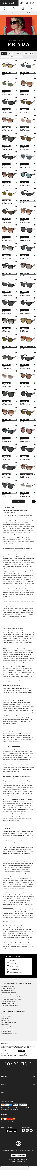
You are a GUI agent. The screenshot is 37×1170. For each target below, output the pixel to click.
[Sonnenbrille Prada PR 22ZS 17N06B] (28, 376)
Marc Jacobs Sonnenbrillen (9, 1005)
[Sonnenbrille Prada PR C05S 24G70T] (28, 339)
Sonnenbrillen (10, 13)
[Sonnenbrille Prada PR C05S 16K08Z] (9, 449)
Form (16, 867)
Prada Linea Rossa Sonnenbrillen (11, 997)
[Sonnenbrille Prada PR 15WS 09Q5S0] (28, 230)
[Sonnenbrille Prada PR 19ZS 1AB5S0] (9, 303)
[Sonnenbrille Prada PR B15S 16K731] (9, 357)
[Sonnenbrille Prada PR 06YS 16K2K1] (9, 430)
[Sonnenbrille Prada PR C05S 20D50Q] (28, 266)
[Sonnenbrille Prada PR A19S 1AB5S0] (9, 467)
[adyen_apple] (20, 1105)
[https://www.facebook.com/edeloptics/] (23, 1131)
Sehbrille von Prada (8, 908)
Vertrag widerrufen (18, 1155)
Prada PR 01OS (18, 700)
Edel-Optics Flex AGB (18, 1161)
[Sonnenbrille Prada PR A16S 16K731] (28, 248)
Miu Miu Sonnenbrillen (8, 988)
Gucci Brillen (5, 1020)
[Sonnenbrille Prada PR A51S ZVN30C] (9, 376)
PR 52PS (14, 799)
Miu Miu (23, 735)
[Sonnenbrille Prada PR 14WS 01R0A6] (9, 412)
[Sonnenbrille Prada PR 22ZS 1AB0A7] (9, 248)
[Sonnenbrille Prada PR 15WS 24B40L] (9, 138)
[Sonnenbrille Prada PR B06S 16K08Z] (28, 193)
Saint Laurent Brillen (7, 1027)
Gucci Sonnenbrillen (7, 990)
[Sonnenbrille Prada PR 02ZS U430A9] (28, 156)
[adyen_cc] (2, 1105)
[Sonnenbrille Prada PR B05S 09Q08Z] (9, 284)
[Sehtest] (4, 8)
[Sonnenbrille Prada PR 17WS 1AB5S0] (9, 102)
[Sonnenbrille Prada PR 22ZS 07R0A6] (9, 120)
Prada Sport (8, 638)
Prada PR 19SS (20, 799)
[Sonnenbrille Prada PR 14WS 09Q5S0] (9, 394)
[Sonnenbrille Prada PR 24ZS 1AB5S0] (9, 485)
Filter (5, 53)
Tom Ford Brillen (6, 1014)
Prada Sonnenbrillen (7, 986)
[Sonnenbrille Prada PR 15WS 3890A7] (9, 321)
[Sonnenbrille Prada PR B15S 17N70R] (9, 65)
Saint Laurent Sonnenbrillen (9, 994)
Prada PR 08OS (16, 746)
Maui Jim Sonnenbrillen (8, 1001)
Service (3, 1085)
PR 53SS (15, 769)
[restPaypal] (15, 1105)
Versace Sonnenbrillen (8, 1003)
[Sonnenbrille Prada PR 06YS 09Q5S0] (28, 449)
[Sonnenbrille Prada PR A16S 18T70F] (28, 138)
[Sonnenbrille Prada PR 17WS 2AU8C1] (9, 211)
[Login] (23, 8)
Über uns (4, 1076)
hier (25, 1055)
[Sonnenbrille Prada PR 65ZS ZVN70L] (9, 83)
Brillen (29, 13)
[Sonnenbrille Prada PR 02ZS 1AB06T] (9, 266)
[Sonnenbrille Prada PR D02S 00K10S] (28, 467)
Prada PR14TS (14, 801)
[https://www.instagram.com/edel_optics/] (27, 1131)
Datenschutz (16, 1159)
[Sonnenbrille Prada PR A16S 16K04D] (28, 175)
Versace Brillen (5, 1024)
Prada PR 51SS (19, 733)
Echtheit (30, 650)
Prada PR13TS (28, 799)
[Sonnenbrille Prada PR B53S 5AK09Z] (9, 193)
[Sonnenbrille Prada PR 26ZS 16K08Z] (9, 156)
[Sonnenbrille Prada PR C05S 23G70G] (28, 321)
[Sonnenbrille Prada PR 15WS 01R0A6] (28, 83)
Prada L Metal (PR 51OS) (19, 809)
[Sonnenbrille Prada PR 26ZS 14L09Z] (28, 102)
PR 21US (17, 776)
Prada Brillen (5, 1018)
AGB (10, 1159)
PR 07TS (20, 769)
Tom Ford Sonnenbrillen (8, 992)
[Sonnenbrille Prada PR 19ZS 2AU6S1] (9, 175)
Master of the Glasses (16, 865)
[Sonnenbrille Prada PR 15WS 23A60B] (28, 430)
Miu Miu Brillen (6, 1016)
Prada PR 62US (27, 803)
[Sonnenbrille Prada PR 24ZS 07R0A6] (9, 230)
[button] (9, 3)
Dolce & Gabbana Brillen (8, 1022)
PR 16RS (24, 767)
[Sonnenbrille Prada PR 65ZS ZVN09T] (28, 65)
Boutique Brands (25, 847)
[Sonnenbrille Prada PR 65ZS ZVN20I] (28, 120)
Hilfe (2, 1093)
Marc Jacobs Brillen (7, 1029)
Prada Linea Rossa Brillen (9, 1033)
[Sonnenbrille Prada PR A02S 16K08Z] (28, 303)
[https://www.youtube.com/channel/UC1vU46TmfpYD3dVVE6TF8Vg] (31, 1131)
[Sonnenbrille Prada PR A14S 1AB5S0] (28, 357)
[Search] (14, 8)
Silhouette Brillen (6, 1031)
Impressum (24, 1159)
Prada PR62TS (6, 801)
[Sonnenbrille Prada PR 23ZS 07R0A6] (28, 211)
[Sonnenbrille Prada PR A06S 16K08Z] (28, 394)
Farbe (21, 867)
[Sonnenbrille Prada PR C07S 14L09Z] (28, 412)
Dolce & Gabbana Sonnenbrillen (11, 999)
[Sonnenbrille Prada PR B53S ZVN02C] (28, 485)
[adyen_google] (24, 1105)
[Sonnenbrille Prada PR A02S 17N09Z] (9, 339)
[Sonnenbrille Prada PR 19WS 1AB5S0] (28, 284)
